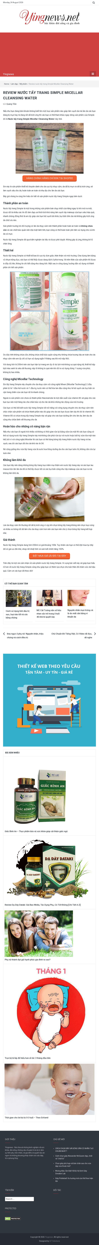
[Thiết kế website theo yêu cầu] (49, 698)
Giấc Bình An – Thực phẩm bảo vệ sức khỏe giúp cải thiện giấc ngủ (36, 831)
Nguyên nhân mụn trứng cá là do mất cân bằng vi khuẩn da (80, 613)
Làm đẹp (14, 84)
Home (6, 84)
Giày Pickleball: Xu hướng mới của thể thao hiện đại (74, 1179)
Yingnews (8, 74)
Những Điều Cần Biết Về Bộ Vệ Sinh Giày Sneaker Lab (71, 1172)
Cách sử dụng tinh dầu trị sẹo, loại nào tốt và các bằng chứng (17, 614)
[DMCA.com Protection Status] (13, 1219)
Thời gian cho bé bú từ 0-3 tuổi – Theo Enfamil (26, 1117)
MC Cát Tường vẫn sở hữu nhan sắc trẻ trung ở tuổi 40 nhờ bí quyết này (49, 613)
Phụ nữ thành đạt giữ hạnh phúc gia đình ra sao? (27, 959)
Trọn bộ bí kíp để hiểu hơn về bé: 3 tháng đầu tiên (28, 1058)
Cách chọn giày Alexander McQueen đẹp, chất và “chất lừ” (73, 1157)
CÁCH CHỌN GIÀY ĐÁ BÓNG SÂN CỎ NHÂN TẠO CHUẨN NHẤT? (74, 1149)
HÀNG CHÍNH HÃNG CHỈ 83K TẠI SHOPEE (49, 178)
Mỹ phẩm (23, 84)
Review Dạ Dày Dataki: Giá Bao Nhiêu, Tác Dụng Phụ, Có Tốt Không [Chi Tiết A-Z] (43, 905)
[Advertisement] (49, 52)
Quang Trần (11, 104)
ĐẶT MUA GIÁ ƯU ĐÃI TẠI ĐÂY (49, 555)
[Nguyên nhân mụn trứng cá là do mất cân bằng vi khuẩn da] (80, 598)
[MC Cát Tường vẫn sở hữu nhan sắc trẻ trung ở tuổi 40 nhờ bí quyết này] (49, 598)
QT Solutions (55, 1241)
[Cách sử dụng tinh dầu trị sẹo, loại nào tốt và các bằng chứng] (18, 598)
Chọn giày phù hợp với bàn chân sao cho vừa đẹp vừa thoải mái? (73, 1164)
